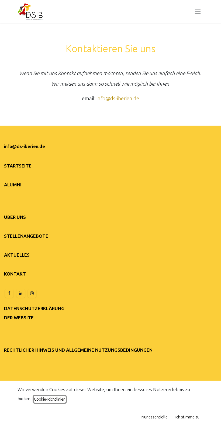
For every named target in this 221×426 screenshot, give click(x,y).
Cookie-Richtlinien (49, 399)
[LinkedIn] (20, 293)
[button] (154, 417)
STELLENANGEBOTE (26, 236)
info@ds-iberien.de (117, 98)
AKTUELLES (17, 255)
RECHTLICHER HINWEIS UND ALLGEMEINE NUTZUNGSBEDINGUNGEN (78, 350)
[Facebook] (9, 293)
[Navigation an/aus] (197, 11)
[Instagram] (32, 293)
